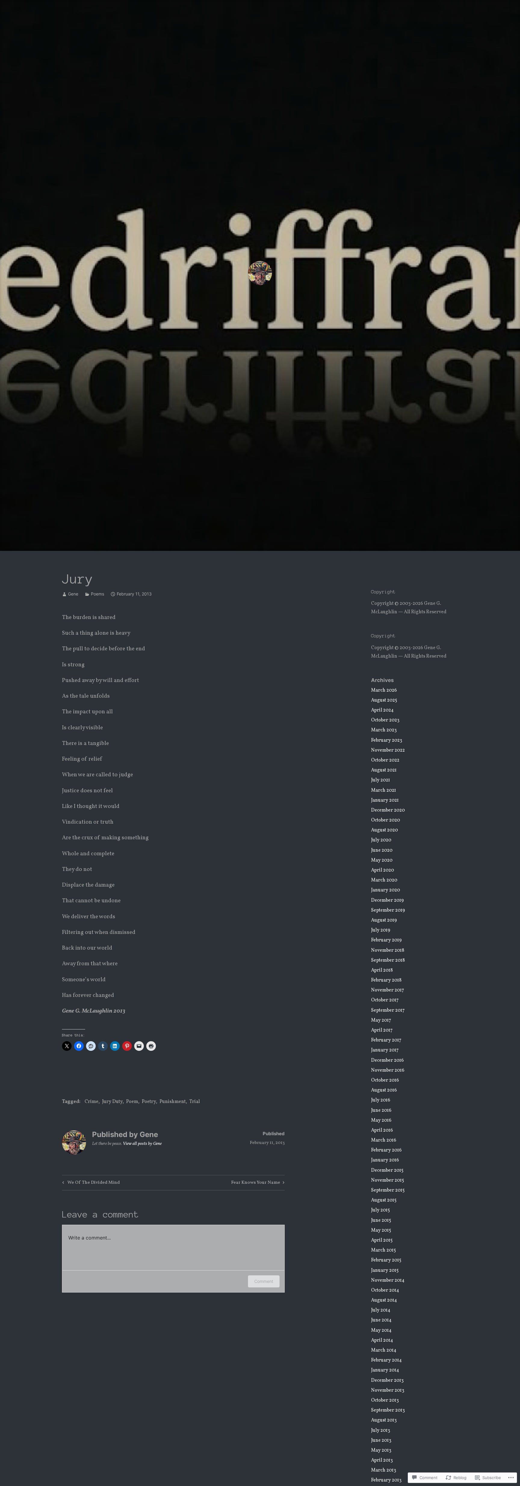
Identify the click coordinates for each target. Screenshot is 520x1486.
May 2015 (381, 1230)
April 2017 (382, 1030)
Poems (97, 593)
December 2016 (387, 1060)
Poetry (149, 1101)
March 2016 (383, 1140)
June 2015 (381, 1220)
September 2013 (388, 1410)
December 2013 (387, 1380)
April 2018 (382, 970)
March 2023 (384, 730)
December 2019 (387, 900)
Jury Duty (112, 1101)
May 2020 (381, 860)
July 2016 (380, 1100)
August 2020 (384, 830)
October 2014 (385, 1290)
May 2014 (381, 1330)
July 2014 (380, 1310)
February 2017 (386, 1040)
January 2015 (385, 1270)
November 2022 (388, 750)
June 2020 (381, 850)
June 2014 (381, 1320)
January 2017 (385, 1050)
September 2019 (388, 910)
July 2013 (380, 1430)
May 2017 (381, 1020)
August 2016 (384, 1090)
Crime (91, 1101)
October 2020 (385, 820)
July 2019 (380, 930)
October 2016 (385, 1080)
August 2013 (384, 1420)
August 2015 (384, 1200)
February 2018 (386, 980)
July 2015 (380, 1210)
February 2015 (386, 1260)
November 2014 (387, 1280)
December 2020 (388, 810)
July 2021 (380, 780)
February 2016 (386, 1150)
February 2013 (386, 1480)
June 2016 (381, 1110)
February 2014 (386, 1360)
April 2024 (382, 710)
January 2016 (385, 1160)
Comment (263, 1281)
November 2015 (387, 1180)
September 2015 (388, 1190)
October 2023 (385, 720)
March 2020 (384, 880)
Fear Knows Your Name (255, 1183)
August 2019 (384, 920)
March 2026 (384, 690)
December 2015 (387, 1170)
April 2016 (382, 1130)
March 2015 (383, 1250)
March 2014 (383, 1350)
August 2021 (384, 770)
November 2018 (387, 950)
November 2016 (387, 1070)
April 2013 (382, 1460)
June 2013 (381, 1440)
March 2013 (383, 1470)
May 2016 (381, 1120)
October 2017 (385, 1000)
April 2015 (382, 1240)
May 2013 (381, 1450)
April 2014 (382, 1340)
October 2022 (385, 760)
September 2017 (388, 1010)
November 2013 (387, 1390)
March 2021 (383, 790)
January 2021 (385, 800)
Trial (194, 1101)
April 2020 (382, 870)
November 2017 (387, 990)
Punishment (172, 1101)
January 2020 (385, 890)
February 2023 (386, 740)
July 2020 (381, 840)
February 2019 (386, 940)
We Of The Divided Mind (90, 1183)
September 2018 (388, 960)
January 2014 (385, 1370)
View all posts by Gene (142, 1144)
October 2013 (385, 1400)
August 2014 (384, 1300)
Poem (132, 1101)
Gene (73, 593)
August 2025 (384, 700)
